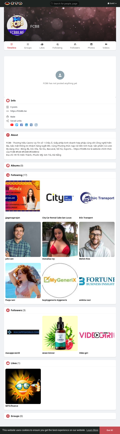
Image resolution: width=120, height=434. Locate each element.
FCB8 (34, 26)
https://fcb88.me (18, 111)
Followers (16, 310)
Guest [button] (112, 3)
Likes (14, 363)
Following (16, 175)
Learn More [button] (92, 430)
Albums (15, 165)
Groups (15, 416)
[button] (64, 3)
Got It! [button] (110, 430)
